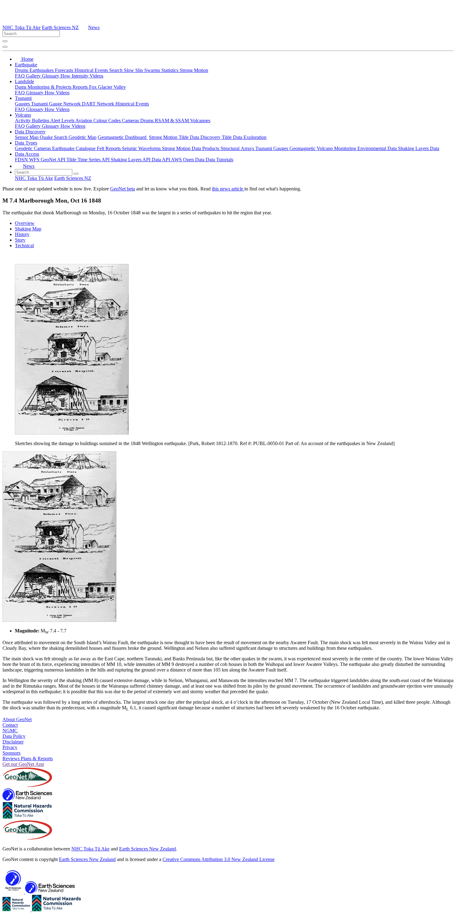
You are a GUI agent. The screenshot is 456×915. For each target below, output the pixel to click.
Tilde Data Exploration (244, 137)
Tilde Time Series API (88, 159)
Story (20, 240)
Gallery (34, 75)
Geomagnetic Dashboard (123, 137)
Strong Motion (194, 70)
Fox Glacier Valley (107, 87)
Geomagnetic (303, 148)
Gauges (23, 103)
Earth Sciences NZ (60, 27)
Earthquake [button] (26, 64)
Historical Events (91, 70)
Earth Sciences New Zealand (147, 848)
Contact (10, 725)
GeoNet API (53, 159)
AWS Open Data (188, 159)
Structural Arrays (238, 148)
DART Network (98, 103)
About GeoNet (17, 719)
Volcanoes (200, 120)
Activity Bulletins (32, 120)
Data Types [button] (26, 142)
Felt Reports (109, 148)
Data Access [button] (27, 154)
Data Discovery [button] (30, 131)
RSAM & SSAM (172, 120)
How (66, 75)
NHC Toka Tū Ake (21, 27)
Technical (24, 245)
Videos (96, 75)
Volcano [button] (23, 115)
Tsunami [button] (23, 98)
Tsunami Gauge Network (56, 103)
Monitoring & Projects (50, 87)
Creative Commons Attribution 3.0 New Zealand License (219, 859)
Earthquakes (42, 70)
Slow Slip (134, 70)
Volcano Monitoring (337, 148)
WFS (35, 159)
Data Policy (13, 736)
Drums (22, 70)
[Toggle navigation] (4, 47)
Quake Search (54, 137)
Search (116, 70)
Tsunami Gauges (272, 148)
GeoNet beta (122, 188)
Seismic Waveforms (142, 148)
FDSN (22, 159)
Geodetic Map (82, 137)
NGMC (10, 730)
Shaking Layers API (131, 159)
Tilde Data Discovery (200, 137)
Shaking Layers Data (418, 148)
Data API (161, 159)
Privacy (9, 747)
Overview (24, 223)
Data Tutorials (219, 159)
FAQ (20, 75)
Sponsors (11, 753)
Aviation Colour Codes (98, 120)
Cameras (131, 120)
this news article (228, 188)
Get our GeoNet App (23, 764)
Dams (21, 87)
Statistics (170, 70)
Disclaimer (13, 741)
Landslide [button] (24, 81)
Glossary (51, 75)
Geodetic (24, 148)
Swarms (152, 70)
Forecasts (64, 70)
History (22, 234)
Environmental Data (377, 148)
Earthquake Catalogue (74, 148)
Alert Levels (62, 120)
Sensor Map (27, 137)
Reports (81, 87)
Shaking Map (28, 228)
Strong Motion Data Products (191, 148)
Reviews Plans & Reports (27, 758)
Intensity (81, 75)
